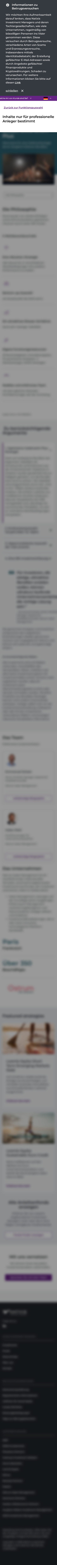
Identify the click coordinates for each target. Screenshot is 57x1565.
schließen (12, 90)
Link (18, 82)
